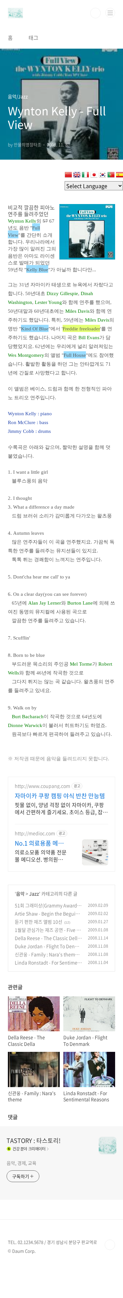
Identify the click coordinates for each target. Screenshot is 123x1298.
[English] (76, 176)
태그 (33, 37)
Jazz (34, 893)
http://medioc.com (35, 833)
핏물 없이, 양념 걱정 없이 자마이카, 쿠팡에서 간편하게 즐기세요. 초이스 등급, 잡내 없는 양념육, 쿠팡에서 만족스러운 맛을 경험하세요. (61, 808)
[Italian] (85, 176)
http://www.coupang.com (42, 786)
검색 (95, 13)
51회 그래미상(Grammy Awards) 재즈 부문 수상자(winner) (48, 908)
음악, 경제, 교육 (21, 1163)
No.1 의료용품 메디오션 (39, 843)
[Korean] (102, 176)
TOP (110, 1245)
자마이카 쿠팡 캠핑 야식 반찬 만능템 (60, 796)
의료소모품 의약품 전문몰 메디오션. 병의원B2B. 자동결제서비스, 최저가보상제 (41, 855)
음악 (20, 893)
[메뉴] (110, 13)
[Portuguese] (110, 176)
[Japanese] (93, 176)
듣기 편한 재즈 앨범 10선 (38, 921)
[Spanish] (119, 176)
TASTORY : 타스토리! (34, 1141)
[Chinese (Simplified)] (68, 176)
